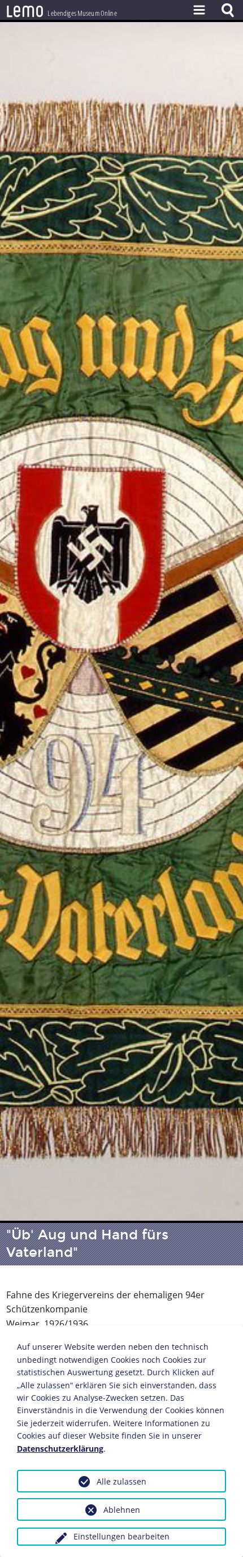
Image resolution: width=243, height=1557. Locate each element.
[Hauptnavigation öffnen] (198, 10)
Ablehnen (121, 1509)
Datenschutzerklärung (60, 1448)
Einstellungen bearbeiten (121, 1536)
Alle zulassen (121, 1481)
